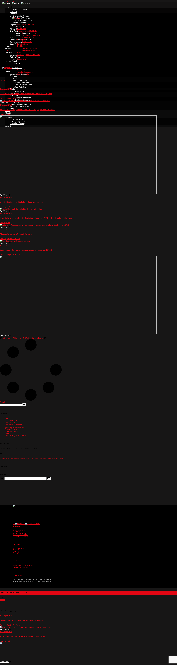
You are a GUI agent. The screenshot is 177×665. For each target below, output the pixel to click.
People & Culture (12, 431)
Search (2, 402)
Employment (5, 114)
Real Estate (10, 423)
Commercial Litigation (14, 425)
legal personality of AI (52, 458)
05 (16, 338)
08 (23, 338)
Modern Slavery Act (20, 533)
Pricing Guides (18, 553)
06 (19, 338)
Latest (8, 433)
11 (31, 338)
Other (8, 418)
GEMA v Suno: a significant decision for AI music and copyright (26, 94)
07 (21, 338)
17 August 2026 (6, 105)
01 (4, 338)
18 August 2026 (6, 89)
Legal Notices (18, 532)
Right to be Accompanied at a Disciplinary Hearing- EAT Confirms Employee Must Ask (36, 218)
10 (28, 338)
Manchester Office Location (23, 565)
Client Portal (17, 551)
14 (38, 338)
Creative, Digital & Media (10, 98)
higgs (40, 458)
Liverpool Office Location (22, 567)
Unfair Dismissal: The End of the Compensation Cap (21, 202)
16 (43, 338)
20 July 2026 (5, 229)
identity (44, 458)
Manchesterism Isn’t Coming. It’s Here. (16, 234)
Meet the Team (18, 548)
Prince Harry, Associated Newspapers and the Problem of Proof (26, 250)
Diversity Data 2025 (20, 535)
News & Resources (20, 530)
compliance (16, 458)
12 (33, 338)
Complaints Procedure (21, 536)
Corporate (22, 458)
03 (9, 338)
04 (14, 338)
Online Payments (19, 550)
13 (35, 338)
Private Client (11, 429)
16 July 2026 (5, 245)
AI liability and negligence (6, 458)
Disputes (28, 458)
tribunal (61, 458)
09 (26, 338)
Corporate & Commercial (15, 427)
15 (40, 338)
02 (6, 338)
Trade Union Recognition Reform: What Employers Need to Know (27, 110)
